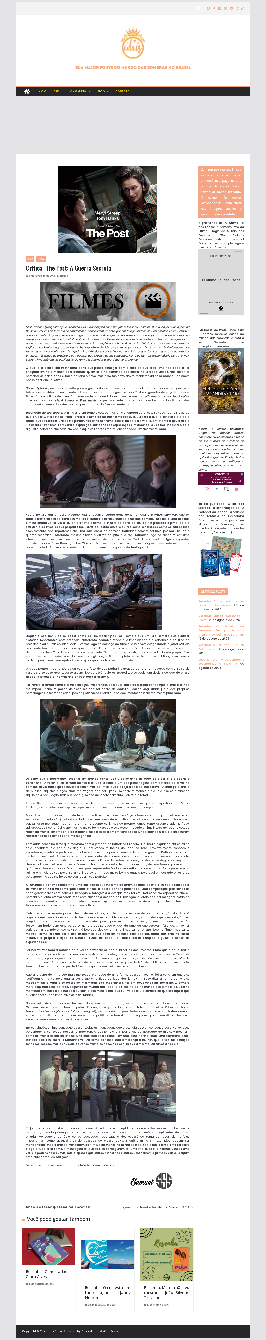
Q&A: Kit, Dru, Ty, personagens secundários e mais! (221, 662)
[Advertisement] (133, 125)
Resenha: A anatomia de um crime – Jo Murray (221, 603)
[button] (62, 91)
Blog (101, 91)
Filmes (41, 258)
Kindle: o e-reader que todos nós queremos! (58, 1207)
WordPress (110, 1331)
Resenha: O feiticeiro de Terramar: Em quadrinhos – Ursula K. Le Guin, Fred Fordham (221, 630)
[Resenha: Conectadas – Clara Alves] (48, 1230)
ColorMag (88, 1331)
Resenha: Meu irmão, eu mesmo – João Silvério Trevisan (166, 1292)
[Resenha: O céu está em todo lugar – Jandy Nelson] (107, 1230)
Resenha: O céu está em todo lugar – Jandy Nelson (107, 1292)
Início (42, 91)
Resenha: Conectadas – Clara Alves (48, 1274)
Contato (122, 91)
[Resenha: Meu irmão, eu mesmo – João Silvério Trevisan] (166, 1230)
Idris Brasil (55, 1331)
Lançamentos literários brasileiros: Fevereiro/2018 (153, 1207)
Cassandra (78, 91)
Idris (56, 91)
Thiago (64, 275)
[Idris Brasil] (27, 91)
